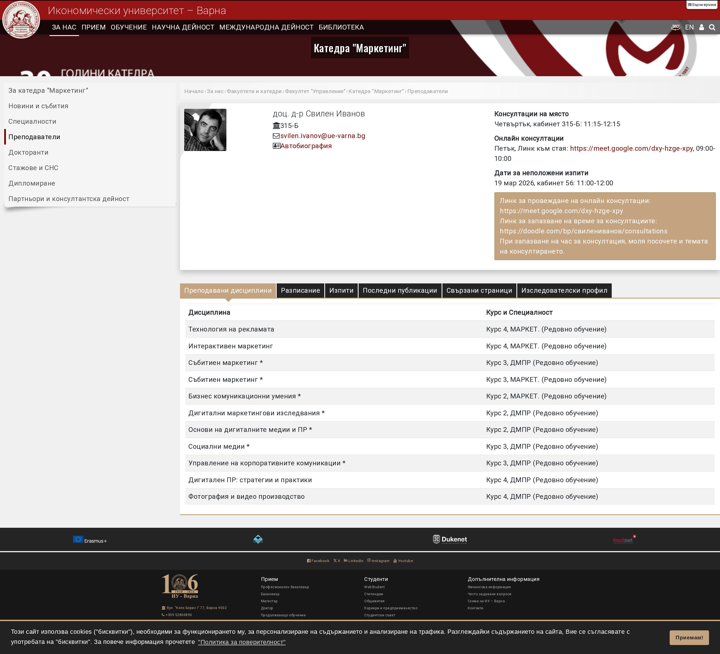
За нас (64, 27)
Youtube (405, 560)
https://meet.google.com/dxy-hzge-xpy (631, 148)
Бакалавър (270, 594)
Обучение (129, 27)
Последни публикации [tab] (400, 290)
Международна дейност (266, 27)
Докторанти (28, 152)
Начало (194, 91)
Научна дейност (183, 27)
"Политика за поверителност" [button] (242, 642)
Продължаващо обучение (283, 615)
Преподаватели (34, 137)
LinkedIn (355, 560)
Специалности (32, 121)
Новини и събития (38, 106)
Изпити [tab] (341, 290)
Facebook (320, 560)
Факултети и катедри (254, 91)
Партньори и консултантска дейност (69, 199)
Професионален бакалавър (285, 587)
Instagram (380, 560)
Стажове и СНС (33, 168)
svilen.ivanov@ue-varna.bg (323, 136)
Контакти (475, 608)
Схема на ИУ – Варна (486, 601)
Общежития (374, 601)
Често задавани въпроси (490, 594)
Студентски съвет (379, 615)
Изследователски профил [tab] (564, 290)
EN (689, 27)
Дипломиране (31, 183)
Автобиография (306, 146)
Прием (94, 27)
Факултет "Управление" (315, 91)
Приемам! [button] (689, 637)
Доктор (267, 608)
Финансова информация (489, 587)
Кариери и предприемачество (390, 608)
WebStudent (374, 587)
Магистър (269, 601)
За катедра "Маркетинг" (48, 90)
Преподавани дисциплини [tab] (228, 290)
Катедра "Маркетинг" (360, 47)
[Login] (702, 27)
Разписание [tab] (300, 290)
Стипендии (373, 594)
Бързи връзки (704, 5)
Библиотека (341, 27)
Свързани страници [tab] (479, 290)
